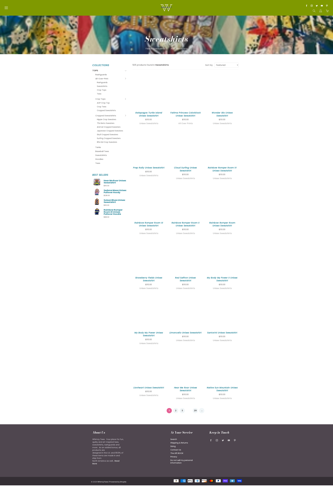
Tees (99, 93)
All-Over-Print (101, 79)
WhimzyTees (102, 482)
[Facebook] (306, 6)
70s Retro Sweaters (105, 123)
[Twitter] (317, 6)
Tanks (98, 147)
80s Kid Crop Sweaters (107, 142)
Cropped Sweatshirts (106, 110)
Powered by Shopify (117, 482)
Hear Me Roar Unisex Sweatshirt (115, 182)
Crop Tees (101, 106)
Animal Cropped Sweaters (108, 127)
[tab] (109, 71)
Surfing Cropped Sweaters (109, 138)
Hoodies (99, 159)
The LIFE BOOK (176, 453)
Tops (97, 71)
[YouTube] (322, 6)
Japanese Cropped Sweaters (110, 130)
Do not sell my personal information (181, 461)
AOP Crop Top (103, 103)
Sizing (173, 446)
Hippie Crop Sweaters (106, 119)
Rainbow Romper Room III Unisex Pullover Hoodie (113, 212)
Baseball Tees (102, 151)
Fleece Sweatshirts (155, 48)
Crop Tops (101, 90)
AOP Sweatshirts (179, 48)
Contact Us (175, 450)
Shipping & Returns (179, 442)
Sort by (209, 65)
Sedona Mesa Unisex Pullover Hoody (115, 191)
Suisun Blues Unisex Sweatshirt (114, 201)
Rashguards (101, 74)
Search (173, 439)
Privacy (173, 456)
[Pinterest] (327, 6)
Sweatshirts (102, 86)
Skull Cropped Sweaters (107, 134)
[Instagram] (311, 6)
